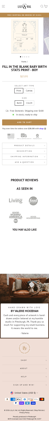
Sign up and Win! (24, 385)
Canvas (29, 90)
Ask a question (24, 162)
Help (24, 377)
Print (18, 90)
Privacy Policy (24, 412)
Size (24, 98)
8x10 (19, 103)
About (24, 368)
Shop (24, 360)
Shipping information (24, 156)
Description (24, 151)
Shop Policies (39, 410)
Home (23, 61)
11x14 (29, 103)
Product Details (24, 145)
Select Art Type (24, 86)
